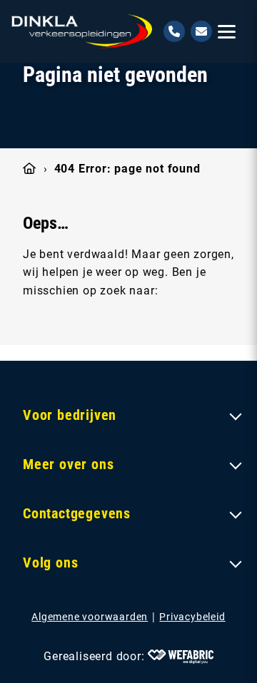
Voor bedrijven (69, 414)
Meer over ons (68, 464)
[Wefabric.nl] (180, 656)
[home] (81, 31)
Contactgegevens (77, 513)
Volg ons (50, 562)
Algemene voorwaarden (89, 616)
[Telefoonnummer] (174, 31)
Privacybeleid (192, 616)
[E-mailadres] (201, 31)
